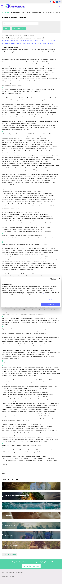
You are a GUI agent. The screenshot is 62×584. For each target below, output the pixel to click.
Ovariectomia (25, 333)
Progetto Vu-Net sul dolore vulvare (11, 354)
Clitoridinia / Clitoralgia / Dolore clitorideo (41, 117)
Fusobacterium (47, 231)
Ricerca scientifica (36, 371)
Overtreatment (34, 333)
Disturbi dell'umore (19, 159)
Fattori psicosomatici (37, 220)
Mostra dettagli (53, 299)
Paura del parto (33, 341)
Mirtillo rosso (17, 307)
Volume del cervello (6, 460)
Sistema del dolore (35, 407)
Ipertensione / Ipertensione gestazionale (37, 267)
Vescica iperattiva (6, 454)
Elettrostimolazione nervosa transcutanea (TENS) (39, 193)
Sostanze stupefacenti (49, 411)
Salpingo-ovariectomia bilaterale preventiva (27, 380)
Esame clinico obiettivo (14, 204)
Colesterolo (13, 119)
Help (29, 28)
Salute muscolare (53, 380)
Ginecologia (41, 237)
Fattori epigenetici (6, 218)
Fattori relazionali (48, 220)
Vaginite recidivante (7, 452)
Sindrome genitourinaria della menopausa (28, 401)
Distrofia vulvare (21, 155)
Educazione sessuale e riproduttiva (35, 189)
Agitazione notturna (33, 68)
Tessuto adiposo (13, 435)
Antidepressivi (36, 76)
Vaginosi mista (27, 452)
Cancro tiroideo (5, 102)
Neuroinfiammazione (54, 318)
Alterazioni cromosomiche (8, 72)
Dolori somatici (36, 180)
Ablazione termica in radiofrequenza (19, 59)
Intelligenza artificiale (19, 261)
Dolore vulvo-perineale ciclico (24, 180)
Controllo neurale (45, 125)
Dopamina (26, 182)
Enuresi (3, 201)
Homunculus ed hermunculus (39, 244)
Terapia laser (20, 430)
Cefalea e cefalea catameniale (39, 106)
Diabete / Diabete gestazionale (9, 140)
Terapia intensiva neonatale (9, 430)
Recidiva (18, 369)
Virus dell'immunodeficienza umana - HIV (12, 458)
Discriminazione (34, 146)
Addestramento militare (21, 66)
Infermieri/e (38, 252)
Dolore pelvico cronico (7, 178)
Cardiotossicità (18, 106)
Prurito (27, 356)
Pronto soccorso (40, 354)
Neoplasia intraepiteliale (27, 318)
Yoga (3, 469)
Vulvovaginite (40, 460)
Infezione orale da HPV (7, 254)
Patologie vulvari (23, 341)
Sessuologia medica (34, 386)
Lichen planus (35, 276)
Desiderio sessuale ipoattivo (39, 138)
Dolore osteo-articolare (17, 176)
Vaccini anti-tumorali (7, 449)
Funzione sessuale (39, 229)
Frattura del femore (6, 229)
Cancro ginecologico (19, 100)
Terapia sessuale (37, 433)
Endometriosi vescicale (33, 199)
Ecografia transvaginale (7, 189)
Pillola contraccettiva (36, 346)
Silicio (55, 386)
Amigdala (38, 72)
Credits (58, 581)
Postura (21, 348)
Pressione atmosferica (45, 348)
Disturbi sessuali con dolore (41, 161)
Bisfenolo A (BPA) (6, 91)
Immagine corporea (53, 248)
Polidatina (4, 348)
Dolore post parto (41, 178)
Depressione (29, 136)
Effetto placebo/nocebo (51, 189)
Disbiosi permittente (17, 146)
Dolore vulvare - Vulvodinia (8, 180)
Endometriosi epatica (42, 197)
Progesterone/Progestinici (53, 352)
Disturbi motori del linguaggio (32, 159)
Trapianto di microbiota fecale (44, 437)
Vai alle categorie (10, 554)
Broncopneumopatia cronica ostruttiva (11, 93)
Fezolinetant (15, 225)
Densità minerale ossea (7, 136)
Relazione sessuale (54, 369)
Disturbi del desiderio (7, 157)
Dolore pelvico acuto (51, 176)
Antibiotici (18, 76)
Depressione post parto (40, 136)
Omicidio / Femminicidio (30, 329)
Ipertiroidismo (52, 267)
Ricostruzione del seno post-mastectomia (12, 373)
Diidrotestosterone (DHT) (27, 144)
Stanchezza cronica (19, 416)
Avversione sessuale (17, 85)
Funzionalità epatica (29, 229)
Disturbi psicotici (6, 161)
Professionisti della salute (31, 352)
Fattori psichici (5, 220)
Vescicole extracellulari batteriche (20, 454)
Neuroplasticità (5, 322)
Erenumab (4, 204)
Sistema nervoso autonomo (20, 409)
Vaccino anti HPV (17, 449)
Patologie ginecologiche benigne (10, 341)
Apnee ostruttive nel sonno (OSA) (10, 78)
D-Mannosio (5, 134)
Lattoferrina (26, 274)
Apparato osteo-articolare (53, 78)
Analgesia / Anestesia (7, 74)
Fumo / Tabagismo (17, 229)
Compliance (41, 121)
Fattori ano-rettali (24, 216)
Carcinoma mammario (34, 104)
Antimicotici (44, 76)
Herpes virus (5, 244)
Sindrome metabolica (45, 401)
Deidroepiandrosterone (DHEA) (24, 134)
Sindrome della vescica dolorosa (26, 394)
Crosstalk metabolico (16, 129)
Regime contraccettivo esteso (29, 369)
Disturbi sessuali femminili (8, 163)
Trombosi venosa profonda (51, 439)
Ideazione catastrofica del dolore (13, 248)
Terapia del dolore (6, 428)
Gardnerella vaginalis (20, 235)
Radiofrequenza (17, 367)
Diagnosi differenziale (7, 142)
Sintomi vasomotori (6, 407)
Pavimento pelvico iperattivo (45, 341)
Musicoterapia (14, 314)
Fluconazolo (19, 227)
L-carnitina (4, 274)
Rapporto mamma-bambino (51, 367)
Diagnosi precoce (18, 142)
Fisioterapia (54, 225)
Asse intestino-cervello (29, 81)
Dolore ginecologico (49, 170)
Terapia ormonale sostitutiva (9, 433)
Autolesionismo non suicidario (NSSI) (37, 83)
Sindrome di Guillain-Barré (44, 396)
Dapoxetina (12, 134)
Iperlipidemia (51, 265)
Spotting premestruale (7, 416)
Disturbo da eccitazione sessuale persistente (42, 165)
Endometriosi (17, 197)
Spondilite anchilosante (47, 413)
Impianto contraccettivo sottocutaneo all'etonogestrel (24, 250)
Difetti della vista (15, 144)
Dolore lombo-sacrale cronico (29, 172)
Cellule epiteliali (21, 108)
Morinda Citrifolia (52, 310)
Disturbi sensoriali (28, 161)
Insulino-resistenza (48, 259)
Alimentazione (31, 70)
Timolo (38, 435)
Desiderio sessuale (25, 138)
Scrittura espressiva (13, 384)
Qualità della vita (6, 363)
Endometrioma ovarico (7, 197)
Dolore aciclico (23, 167)
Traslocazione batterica (7, 439)
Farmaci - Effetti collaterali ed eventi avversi (28, 212)
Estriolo (32, 206)
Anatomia (22, 74)
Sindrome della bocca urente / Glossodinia (12, 392)
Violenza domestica (41, 456)
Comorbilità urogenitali (30, 121)
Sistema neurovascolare (50, 409)
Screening (4, 384)
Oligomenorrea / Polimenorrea (9, 329)
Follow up (36, 227)
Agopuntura (49, 68)
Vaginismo (51, 12)
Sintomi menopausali (42, 405)
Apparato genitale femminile (27, 78)
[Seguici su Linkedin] (57, 2)
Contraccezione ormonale (33, 125)
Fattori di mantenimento (45, 216)
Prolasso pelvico (31, 354)
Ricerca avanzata (18, 28)
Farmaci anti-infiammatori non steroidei (12, 214)
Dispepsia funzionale (30, 151)
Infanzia (27, 252)
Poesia (53, 346)
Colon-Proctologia (28, 119)
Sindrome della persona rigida (9, 394)
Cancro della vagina (44, 98)
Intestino (26, 263)
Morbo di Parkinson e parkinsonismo (28, 310)
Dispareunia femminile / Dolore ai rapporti (30, 148)
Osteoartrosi (51, 331)
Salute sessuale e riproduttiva (19, 382)
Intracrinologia (5, 265)
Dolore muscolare (42, 172)
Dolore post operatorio (29, 178)
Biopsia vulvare (37, 89)
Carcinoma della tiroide (7, 104)
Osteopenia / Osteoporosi (8, 333)
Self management (40, 384)
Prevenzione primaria (19, 350)
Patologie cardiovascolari (33, 339)
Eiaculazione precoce (7, 191)
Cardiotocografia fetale (7, 106)
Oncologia (40, 329)
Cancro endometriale (7, 100)
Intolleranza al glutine (35, 263)
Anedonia (35, 74)
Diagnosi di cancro (44, 140)
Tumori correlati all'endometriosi (10, 441)
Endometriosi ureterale (20, 199)
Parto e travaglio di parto (41, 337)
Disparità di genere (19, 151)
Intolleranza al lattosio (48, 263)
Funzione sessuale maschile (25, 231)
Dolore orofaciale (6, 176)
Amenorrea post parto (28, 72)
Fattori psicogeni (14, 220)
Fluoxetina (26, 227)
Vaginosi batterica (17, 452)
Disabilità (37, 144)
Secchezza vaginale (24, 384)
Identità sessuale (27, 248)
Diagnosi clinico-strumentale (31, 140)
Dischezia (26, 146)
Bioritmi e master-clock (48, 89)
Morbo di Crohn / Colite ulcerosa (10, 310)
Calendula (8, 98)
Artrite (9, 81)
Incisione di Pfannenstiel (45, 250)
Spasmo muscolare (6, 413)
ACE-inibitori (29, 61)
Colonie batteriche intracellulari (42, 119)
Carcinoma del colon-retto (48, 102)
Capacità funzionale (35, 102)
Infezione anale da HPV (48, 252)
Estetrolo (20, 206)
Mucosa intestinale (54, 312)
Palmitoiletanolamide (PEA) (8, 337)
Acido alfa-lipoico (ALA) (39, 61)
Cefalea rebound (52, 106)
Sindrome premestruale (53, 403)
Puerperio (16, 358)
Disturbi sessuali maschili (23, 163)
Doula (54, 182)
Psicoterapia (5, 358)
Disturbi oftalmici (46, 159)
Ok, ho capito (50, 304)
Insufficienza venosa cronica (35, 259)
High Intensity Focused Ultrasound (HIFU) (19, 244)
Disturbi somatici (6, 165)
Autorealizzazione (6, 85)
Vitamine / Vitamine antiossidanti (46, 458)
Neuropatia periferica (53, 320)
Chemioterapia (5, 112)
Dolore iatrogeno (6, 172)
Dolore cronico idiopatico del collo (10, 170)
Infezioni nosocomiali (39, 254)
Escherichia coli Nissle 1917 (28, 204)
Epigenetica (32, 201)
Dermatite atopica (51, 136)
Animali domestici (6, 76)
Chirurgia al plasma (15, 112)
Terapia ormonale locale (51, 430)
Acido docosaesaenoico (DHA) (9, 64)
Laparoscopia (11, 274)
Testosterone (32, 435)
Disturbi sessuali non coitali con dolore (41, 163)
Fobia (31, 227)
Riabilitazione (27, 371)
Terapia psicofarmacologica (24, 433)
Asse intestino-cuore (42, 81)
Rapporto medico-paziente (8, 369)
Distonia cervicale (6, 155)
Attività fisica (18, 83)
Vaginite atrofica (49, 449)
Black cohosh (14, 91)
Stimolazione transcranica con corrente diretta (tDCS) (27, 418)
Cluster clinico (5, 119)
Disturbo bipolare (25, 165)
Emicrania (13, 195)
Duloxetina (12, 184)
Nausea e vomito (15, 318)
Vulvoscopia (33, 460)
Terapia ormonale (39, 430)
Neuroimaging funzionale (40, 318)
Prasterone (27, 348)
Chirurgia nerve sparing (28, 112)
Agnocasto (41, 68)
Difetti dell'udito (6, 144)
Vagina (25, 449)
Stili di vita (46, 416)
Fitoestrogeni (5, 227)
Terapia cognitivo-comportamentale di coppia (13, 426)
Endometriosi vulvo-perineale (47, 199)
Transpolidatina (31, 437)
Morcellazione (42, 310)
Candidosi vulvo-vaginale (22, 102)
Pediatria (19, 343)
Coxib (35, 127)
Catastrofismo (26, 106)
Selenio (32, 384)
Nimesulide (34, 322)
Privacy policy (5, 578)
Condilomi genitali (15, 123)
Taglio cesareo (5, 424)
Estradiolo (26, 206)
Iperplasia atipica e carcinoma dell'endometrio (13, 267)
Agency (24, 68)
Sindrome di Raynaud (17, 399)
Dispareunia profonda (7, 151)
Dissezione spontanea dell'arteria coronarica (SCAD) (42, 153)
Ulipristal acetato (6, 445)
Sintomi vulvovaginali (18, 407)
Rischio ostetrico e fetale (53, 373)
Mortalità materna (17, 312)
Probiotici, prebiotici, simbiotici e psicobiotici (13, 352)
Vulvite (14, 460)
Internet (43, 261)
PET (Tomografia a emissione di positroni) (12, 346)
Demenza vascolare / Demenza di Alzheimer (44, 134)
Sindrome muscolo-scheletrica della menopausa (14, 403)
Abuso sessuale (5, 61)
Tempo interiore (38, 424)
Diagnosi (20, 140)
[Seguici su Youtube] (54, 2)
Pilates (28, 346)
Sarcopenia (31, 382)
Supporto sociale (26, 420)
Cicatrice (31, 114)
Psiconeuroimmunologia (37, 356)
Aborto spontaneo (34, 59)
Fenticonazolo (42, 223)
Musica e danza (6, 314)
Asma (14, 81)
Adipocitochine (5, 68)
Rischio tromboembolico (19, 375)
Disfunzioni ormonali (45, 146)
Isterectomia (23, 269)
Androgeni (29, 74)
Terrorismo (4, 435)
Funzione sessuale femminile (9, 231)
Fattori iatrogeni (16, 218)
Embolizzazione (5, 195)
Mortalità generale (6, 312)
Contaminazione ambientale (28, 123)
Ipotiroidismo (14, 269)
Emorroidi (51, 195)
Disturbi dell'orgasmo (7, 159)
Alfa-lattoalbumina (6, 70)
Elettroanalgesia (18, 191)
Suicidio (19, 420)
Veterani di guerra (30, 456)
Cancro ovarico (29, 100)
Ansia (13, 76)
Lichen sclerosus (44, 276)
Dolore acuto (32, 167)
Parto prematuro (53, 337)
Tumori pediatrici (43, 441)
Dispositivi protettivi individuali (45, 151)
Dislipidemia (55, 146)
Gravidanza (4, 240)
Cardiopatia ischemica (47, 104)
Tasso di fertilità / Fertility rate (25, 424)
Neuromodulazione (25, 320)
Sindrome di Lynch (6, 399)
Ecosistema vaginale (20, 189)
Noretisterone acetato (52, 322)
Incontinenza (56, 250)
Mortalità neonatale (28, 312)
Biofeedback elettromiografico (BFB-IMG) (12, 89)
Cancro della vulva (54, 98)
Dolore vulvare (15, 12)
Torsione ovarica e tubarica (8, 437)
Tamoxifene (13, 424)
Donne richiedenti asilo (7, 182)
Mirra (11, 307)
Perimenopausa (27, 343)
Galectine (11, 235)
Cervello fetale (24, 110)
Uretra (13, 445)
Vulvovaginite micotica (51, 460)
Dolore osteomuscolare (30, 176)
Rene (15, 371)
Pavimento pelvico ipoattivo (8, 343)
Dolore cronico (48, 167)
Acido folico (37, 64)
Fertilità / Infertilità (6, 225)
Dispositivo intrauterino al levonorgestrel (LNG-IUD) (15, 153)
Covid (31, 127)
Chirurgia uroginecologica (8, 114)
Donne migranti (46, 180)
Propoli (47, 354)
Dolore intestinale (15, 172)
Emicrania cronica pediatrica (24, 195)
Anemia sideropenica (44, 74)
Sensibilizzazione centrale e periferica (11, 386)
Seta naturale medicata (46, 386)
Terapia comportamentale (32, 426)
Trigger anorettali (38, 439)
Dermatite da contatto (7, 138)
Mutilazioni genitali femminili (36, 314)
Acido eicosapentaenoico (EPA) (25, 64)
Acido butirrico (50, 61)
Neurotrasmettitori (25, 322)
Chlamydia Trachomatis (22, 114)
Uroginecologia (26, 445)
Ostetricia (18, 333)
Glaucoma (47, 237)
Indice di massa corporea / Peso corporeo (12, 252)
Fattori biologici (34, 216)
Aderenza (38, 66)
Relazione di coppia (43, 369)
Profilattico (42, 352)
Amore (51, 72)
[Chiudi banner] (59, 278)
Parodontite (31, 337)
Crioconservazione (43, 127)
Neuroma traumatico (14, 320)
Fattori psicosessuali (25, 220)
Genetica (28, 237)
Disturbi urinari (15, 165)
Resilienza (20, 371)
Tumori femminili (24, 441)
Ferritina (50, 223)
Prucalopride (16, 356)
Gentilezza (34, 237)
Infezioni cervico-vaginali (26, 254)
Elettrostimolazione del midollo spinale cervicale (14, 193)
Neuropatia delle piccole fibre (39, 320)
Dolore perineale (18, 178)
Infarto (31, 252)
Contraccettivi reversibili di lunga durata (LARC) (14, 125)
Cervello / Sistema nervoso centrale (10, 110)
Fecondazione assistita (17, 223)
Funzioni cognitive (37, 231)
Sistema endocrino (45, 407)
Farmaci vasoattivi (27, 214)
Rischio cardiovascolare (30, 373)
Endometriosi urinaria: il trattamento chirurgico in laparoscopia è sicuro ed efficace (28, 40)
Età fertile (51, 206)
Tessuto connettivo (23, 435)
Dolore (16, 167)
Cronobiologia (52, 127)
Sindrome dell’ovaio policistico (28, 396)
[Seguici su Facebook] (51, 2)
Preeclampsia (34, 348)
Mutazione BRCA (24, 314)
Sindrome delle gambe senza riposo (11, 396)
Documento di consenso (8, 167)
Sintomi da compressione (8, 405)
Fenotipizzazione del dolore (31, 223)
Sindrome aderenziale (7, 388)
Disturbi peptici (56, 159)
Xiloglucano (4, 464)
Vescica (54, 452)
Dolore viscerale (51, 178)
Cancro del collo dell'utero (19, 98)
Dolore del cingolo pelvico (35, 170)
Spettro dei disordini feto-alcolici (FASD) (30, 413)
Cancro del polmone (32, 98)
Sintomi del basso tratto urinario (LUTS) (26, 405)
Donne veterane (19, 182)
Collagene (19, 119)
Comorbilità (20, 121)
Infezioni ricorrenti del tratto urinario (11, 257)
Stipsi (43, 418)
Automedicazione (52, 83)
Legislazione (34, 274)
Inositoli (4, 259)
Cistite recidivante (25, 117)
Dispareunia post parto (48, 148)
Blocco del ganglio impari (25, 91)
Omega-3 (20, 329)
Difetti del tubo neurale (47, 142)
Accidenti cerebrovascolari (17, 61)
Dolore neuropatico (21, 174)
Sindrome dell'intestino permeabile (28, 390)
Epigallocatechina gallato (21, 201)
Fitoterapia (12, 227)
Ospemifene (5, 331)
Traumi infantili (29, 439)
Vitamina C (26, 458)
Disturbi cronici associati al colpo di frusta (47, 155)
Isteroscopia (30, 269)
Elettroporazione (37, 191)
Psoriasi (11, 358)
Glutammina (55, 237)
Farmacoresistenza (44, 214)
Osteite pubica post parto (39, 331)
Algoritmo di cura (16, 70)
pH (24, 346)
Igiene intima (36, 248)
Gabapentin (5, 235)
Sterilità (41, 416)
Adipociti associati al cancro (49, 66)
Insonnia (24, 259)
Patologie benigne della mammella (16, 339)
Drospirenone (5, 184)
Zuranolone (4, 473)
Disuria (57, 165)
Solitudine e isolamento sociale (19, 411)
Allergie (50, 70)
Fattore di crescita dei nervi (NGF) (10, 216)
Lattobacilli (19, 274)
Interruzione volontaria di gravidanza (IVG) (12, 263)
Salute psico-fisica (6, 382)
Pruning (23, 356)
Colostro (14, 121)
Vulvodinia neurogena (23, 460)
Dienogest (37, 142)
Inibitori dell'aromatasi (51, 257)
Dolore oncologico (53, 174)
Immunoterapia (5, 250)
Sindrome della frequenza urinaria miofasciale (36, 392)
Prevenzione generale (7, 350)
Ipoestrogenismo (6, 269)
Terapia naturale (29, 430)
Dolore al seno (40, 167)
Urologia (33, 445)
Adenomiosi (31, 66)
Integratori (57, 259)
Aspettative (19, 81)
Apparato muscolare (41, 78)
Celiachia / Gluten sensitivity (9, 108)
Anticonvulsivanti (27, 76)
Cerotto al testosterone (50, 108)
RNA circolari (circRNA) (32, 375)
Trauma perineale (19, 439)
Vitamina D (33, 458)
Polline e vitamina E (13, 348)
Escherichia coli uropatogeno (44, 204)
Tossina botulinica (21, 437)
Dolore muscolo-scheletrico (8, 174)
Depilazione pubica (20, 136)
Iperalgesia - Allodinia (25, 265)
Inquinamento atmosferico (13, 259)
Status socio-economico (31, 416)
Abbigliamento (5, 59)
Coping (53, 125)
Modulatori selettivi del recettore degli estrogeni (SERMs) (36, 307)
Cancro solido (51, 100)
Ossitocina (29, 331)
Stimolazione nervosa (7, 418)
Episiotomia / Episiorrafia (43, 201)
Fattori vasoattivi (6, 223)
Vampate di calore (36, 452)
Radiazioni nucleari (6, 367)
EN (60, 1)
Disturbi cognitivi (31, 155)
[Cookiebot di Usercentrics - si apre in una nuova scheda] (49, 279)
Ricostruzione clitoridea (49, 371)
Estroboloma (39, 206)
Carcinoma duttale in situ (21, 104)
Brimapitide (37, 91)
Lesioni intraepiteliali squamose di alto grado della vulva (16, 276)
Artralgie (4, 81)
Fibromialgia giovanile (44, 225)
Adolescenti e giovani (16, 68)
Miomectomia (5, 307)
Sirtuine (27, 407)
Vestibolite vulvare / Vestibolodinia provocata (13, 456)
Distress (14, 155)
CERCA (59, 6)
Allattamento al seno (42, 70)
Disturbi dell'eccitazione (20, 157)
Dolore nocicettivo (32, 174)
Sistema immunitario (7, 409)
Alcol (54, 68)
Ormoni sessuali (54, 329)
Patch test (4, 339)
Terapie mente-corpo (48, 433)
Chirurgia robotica (51, 112)
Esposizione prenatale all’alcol (9, 206)
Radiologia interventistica (28, 367)
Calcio (3, 98)
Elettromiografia (27, 191)
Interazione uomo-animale (33, 261)
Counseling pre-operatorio (8, 127)
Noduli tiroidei (42, 322)
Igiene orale (44, 248)
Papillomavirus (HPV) (21, 337)
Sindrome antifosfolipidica (21, 388)
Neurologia (4, 320)
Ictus (3, 248)
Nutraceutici (5, 324)
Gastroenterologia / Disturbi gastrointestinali (13, 237)
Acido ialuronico (46, 64)
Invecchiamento (14, 265)
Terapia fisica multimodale (31, 428)
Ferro (54, 223)
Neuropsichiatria (15, 322)
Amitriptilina (45, 72)
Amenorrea (19, 72)
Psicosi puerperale (49, 356)
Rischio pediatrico (6, 375)
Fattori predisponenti (37, 218)
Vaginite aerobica (39, 449)
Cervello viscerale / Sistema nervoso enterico (40, 110)
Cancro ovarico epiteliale (40, 100)
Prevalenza (55, 348)
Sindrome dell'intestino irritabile (10, 390)
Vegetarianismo (47, 452)
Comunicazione (5, 123)
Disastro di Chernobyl (46, 144)
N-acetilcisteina (5, 318)
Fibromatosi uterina (25, 225)
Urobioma (18, 445)
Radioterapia (39, 367)
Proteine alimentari (6, 356)
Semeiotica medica (50, 384)
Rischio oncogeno (41, 373)
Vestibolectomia (34, 454)
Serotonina (25, 386)
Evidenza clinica (15, 208)
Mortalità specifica (39, 312)
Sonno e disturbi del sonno (35, 411)
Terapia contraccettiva (46, 426)
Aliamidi (25, 70)
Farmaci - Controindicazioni (9, 212)
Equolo (52, 201)
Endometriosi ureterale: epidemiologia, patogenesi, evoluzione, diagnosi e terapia (28, 43)
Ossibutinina (12, 331)
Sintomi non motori (54, 405)
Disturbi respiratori (17, 161)
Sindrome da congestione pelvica (37, 388)
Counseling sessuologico (22, 127)
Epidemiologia (10, 201)
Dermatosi (16, 138)
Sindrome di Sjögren (30, 399)
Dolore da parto (24, 170)
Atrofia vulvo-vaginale (7, 83)
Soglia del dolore (6, 411)
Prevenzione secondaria (32, 350)
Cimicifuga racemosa (40, 114)
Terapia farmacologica (18, 428)
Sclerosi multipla (50, 382)
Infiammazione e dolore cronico (31, 12)
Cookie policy (12, 578)
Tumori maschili (34, 441)
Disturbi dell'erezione (47, 157)
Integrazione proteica (7, 261)
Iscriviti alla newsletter (31, 566)
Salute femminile (43, 380)
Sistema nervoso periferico (35, 409)
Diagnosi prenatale (29, 142)
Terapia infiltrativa (44, 428)
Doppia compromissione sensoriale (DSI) (41, 182)
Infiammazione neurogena (37, 257)
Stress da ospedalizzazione (53, 418)
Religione (4, 371)
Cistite (45, 12)
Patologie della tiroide (46, 339)
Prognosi (23, 354)
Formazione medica (45, 227)
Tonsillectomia (45, 435)
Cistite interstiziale (14, 117)
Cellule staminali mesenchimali (35, 108)
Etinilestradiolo (5, 208)
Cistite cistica (5, 117)
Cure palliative (26, 129)
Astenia (50, 81)
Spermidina (15, 413)
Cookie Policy (41, 294)
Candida (13, 102)
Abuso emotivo (44, 59)
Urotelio (39, 445)
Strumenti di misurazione (8, 420)
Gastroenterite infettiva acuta (34, 235)
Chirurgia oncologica (40, 112)
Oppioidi (46, 329)
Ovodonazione (42, 333)
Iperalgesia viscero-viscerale (39, 265)
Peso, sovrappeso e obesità (39, 343)
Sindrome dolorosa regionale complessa (46, 399)
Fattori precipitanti (26, 218)
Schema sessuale (40, 382)
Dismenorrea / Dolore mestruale (10, 148)
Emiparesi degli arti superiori (40, 195)
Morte (46, 312)
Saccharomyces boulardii (8, 380)
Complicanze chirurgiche (51, 121)
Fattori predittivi (48, 218)
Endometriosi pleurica (7, 199)
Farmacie (36, 214)
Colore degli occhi (6, 121)
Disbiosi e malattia (6, 146)
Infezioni (16, 254)
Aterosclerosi (56, 81)
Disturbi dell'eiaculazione (34, 157)
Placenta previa (47, 346)
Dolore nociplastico (43, 174)
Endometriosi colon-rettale (29, 197)
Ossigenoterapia (21, 331)
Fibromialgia (34, 225)
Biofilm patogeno (27, 89)
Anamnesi (16, 74)
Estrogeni (45, 206)
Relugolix (10, 371)
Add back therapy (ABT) (7, 66)
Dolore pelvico (41, 176)
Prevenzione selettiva (45, 350)
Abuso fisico (53, 59)
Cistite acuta (50, 114)
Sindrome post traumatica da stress (36, 403)
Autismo (24, 83)
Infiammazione (25, 257)
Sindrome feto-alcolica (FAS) (9, 401)
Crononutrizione (6, 129)
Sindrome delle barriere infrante (44, 394)
